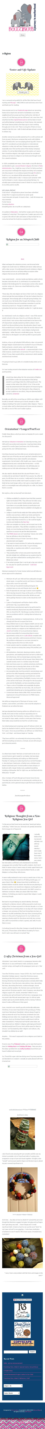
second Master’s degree (23, 166)
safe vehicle (28, 635)
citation (16, 394)
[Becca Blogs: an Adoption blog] (22, 1295)
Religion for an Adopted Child (22, 239)
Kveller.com (38, 369)
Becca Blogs (37, 1410)
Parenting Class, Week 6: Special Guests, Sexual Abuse (21, 1367)
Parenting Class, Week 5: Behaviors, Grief (17, 1378)
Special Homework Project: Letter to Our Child (18, 1374)
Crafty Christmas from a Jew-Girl (22, 956)
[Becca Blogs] (22, 17)
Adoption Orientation (17, 441)
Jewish (8, 631)
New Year (26, 522)
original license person (20, 119)
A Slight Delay (8, 1370)
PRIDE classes (13, 534)
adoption (11, 204)
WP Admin (28, 1411)
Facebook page (23, 110)
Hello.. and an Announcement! (13, 1363)
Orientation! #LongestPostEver (22, 429)
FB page (13, 102)
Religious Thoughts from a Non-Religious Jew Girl (22, 817)
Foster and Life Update (23, 69)
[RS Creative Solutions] (22, 1311)
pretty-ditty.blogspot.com (15, 1109)
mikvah (22, 349)
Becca (26, 1109)
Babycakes (14, 212)
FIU (35, 173)
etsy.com (19, 1214)
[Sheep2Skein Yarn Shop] (22, 1330)
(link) (22, 259)
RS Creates (14, 1410)
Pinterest (17, 1044)
